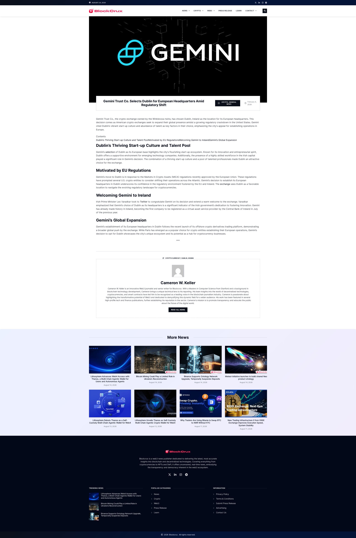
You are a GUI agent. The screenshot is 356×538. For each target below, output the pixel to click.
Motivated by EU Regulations (163, 140)
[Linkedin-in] (259, 3)
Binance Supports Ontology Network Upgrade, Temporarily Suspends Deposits (200, 377)
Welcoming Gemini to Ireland (194, 140)
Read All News (178, 310)
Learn (239, 11)
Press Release (225, 11)
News (184, 11)
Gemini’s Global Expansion (223, 140)
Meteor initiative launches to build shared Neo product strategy (246, 377)
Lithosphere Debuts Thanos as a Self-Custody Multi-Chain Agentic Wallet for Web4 (110, 421)
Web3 (209, 11)
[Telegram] (266, 3)
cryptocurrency (173, 258)
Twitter (143, 201)
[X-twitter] (256, 3)
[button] (265, 11)
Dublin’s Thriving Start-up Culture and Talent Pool (122, 140)
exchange (225, 184)
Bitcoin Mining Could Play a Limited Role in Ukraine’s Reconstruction (155, 377)
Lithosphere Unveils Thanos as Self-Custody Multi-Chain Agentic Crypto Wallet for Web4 (155, 421)
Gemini (191, 258)
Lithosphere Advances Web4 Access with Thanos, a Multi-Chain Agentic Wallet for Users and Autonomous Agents (110, 379)
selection (110, 152)
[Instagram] (263, 3)
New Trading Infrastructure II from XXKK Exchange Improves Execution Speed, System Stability (246, 422)
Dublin (184, 258)
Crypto (197, 11)
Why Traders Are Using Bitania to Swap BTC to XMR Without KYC (200, 421)
